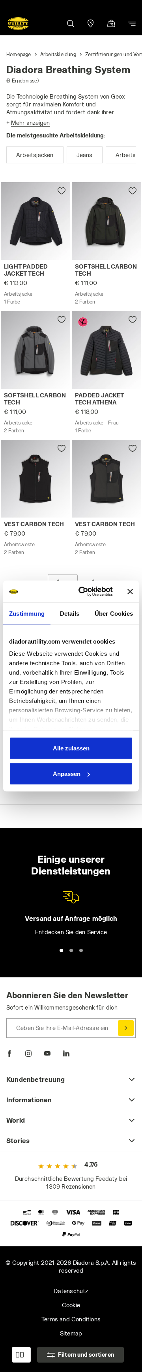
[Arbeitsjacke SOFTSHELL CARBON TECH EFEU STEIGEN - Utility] (35, 350)
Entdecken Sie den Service (71, 932)
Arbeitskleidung (58, 54)
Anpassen (66, 773)
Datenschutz (71, 1291)
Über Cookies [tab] (114, 613)
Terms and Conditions (71, 1319)
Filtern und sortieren (86, 1354)
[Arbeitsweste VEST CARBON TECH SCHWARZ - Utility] (35, 479)
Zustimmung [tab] (27, 613)
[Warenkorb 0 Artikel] (111, 24)
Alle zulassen (71, 748)
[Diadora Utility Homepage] (18, 23)
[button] (70, 23)
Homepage (18, 54)
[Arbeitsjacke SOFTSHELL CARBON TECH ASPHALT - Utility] (106, 221)
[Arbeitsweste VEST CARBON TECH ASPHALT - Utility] (106, 479)
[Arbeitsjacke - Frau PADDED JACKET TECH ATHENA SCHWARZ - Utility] (106, 350)
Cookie (71, 1305)
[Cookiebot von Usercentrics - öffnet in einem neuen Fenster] (83, 592)
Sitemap (71, 1333)
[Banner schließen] (130, 591)
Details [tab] (69, 613)
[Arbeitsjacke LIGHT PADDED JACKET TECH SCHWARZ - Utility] (35, 221)
